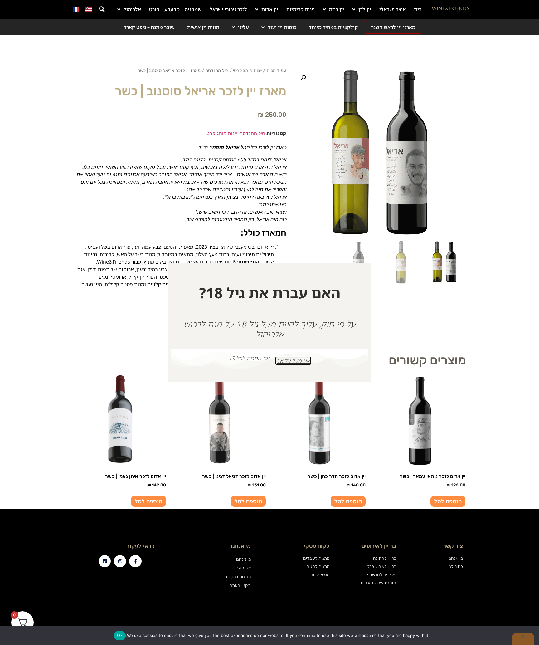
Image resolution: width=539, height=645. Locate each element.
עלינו (243, 27)
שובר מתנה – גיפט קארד (149, 27)
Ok (120, 635)
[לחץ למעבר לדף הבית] (450, 9)
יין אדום (269, 9)
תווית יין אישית (203, 27)
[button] (102, 9)
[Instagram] (120, 561)
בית (418, 9)
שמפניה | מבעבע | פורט (175, 9)
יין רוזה (336, 9)
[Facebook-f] (135, 561)
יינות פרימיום (300, 9)
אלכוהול (132, 9)
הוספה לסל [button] (448, 501)
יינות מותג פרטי (247, 70)
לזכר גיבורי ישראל (228, 9)
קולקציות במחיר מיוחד (333, 27)
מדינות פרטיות (238, 576)
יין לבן (364, 9)
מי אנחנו (243, 559)
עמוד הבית (276, 70)
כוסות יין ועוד (282, 27)
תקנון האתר (240, 585)
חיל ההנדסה (216, 70)
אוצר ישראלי (392, 9)
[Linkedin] (105, 561)
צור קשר (243, 568)
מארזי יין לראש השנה (393, 27)
